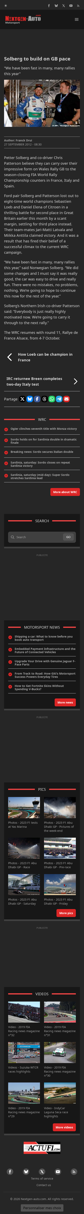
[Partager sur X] (22, 399)
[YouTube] (71, 5)
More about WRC (65, 492)
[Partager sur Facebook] (37, 399)
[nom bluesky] (56, 5)
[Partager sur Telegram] (59, 399)
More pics (66, 913)
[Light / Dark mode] (5, 5)
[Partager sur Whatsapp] (52, 399)
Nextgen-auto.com (33, 1199)
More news (65, 702)
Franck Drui (24, 140)
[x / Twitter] (63, 5)
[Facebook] (48, 5)
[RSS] (78, 5)
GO (68, 537)
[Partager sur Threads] (44, 399)
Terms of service (42, 1178)
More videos (64, 1127)
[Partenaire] (42, 1148)
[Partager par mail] (66, 399)
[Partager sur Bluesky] (30, 399)
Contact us (43, 1185)
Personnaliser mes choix (42, 1208)
